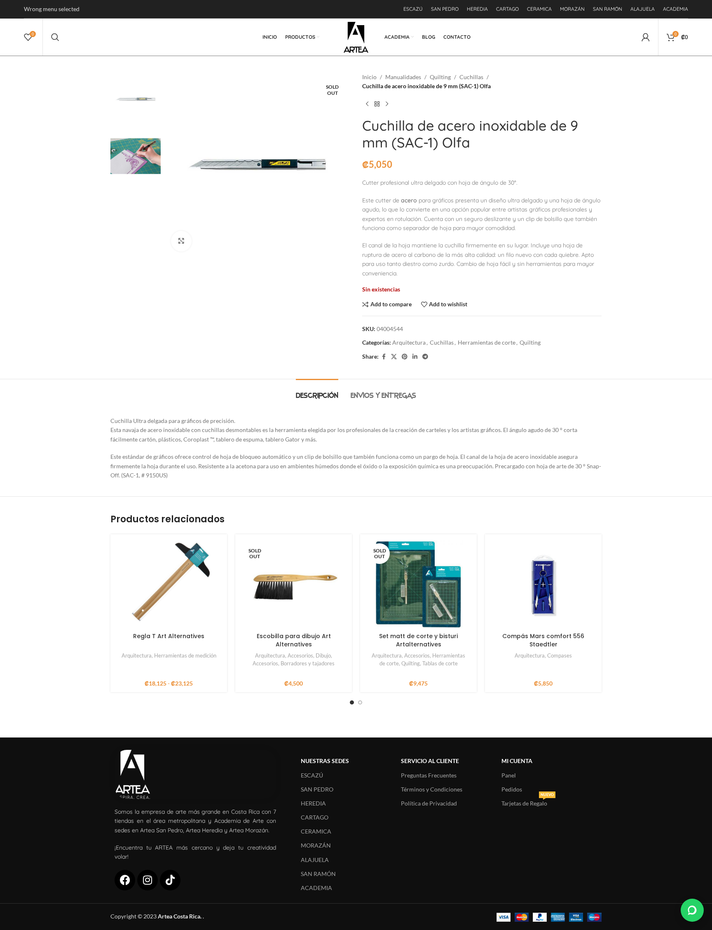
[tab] (317, 391)
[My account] (645, 37)
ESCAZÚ (312, 775)
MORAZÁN (316, 845)
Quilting (440, 76)
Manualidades (403, 76)
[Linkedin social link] (415, 356)
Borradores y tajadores (308, 663)
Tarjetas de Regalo (527, 801)
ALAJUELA (315, 859)
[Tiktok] (170, 880)
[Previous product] (367, 104)
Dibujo (323, 655)
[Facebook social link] (384, 356)
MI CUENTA (516, 760)
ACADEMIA (316, 887)
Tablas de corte (440, 663)
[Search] (55, 37)
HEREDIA (313, 803)
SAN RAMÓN (318, 873)
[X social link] (394, 356)
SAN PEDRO (317, 789)
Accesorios (300, 655)
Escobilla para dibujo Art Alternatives (294, 640)
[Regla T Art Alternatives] (169, 584)
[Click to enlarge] (181, 241)
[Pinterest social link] (404, 356)
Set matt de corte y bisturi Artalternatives (418, 640)
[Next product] (387, 104)
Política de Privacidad (429, 803)
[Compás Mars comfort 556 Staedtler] (543, 584)
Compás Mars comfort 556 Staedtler (543, 640)
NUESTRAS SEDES (325, 760)
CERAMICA (316, 831)
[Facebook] (125, 880)
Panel (508, 775)
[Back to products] (377, 104)
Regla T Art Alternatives (168, 636)
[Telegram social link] (425, 356)
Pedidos (511, 789)
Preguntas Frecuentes (429, 775)
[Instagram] (147, 880)
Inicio (369, 76)
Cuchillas (471, 76)
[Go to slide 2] (360, 702)
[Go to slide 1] (352, 702)
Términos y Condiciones (431, 789)
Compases (559, 655)
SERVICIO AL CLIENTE (430, 760)
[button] (692, 910)
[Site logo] (356, 36)
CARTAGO (314, 817)
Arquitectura (409, 342)
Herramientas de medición (185, 655)
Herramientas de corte (486, 342)
